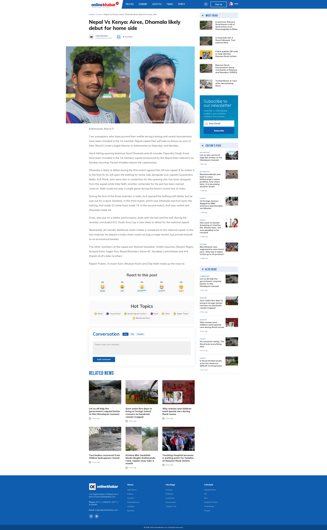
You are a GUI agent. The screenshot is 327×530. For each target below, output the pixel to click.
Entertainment (133, 502)
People (207, 510)
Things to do (171, 506)
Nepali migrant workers (137, 314)
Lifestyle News (210, 490)
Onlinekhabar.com (107, 497)
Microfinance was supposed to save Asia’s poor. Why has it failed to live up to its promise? (212, 250)
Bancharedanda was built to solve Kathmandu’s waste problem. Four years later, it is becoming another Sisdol (210, 180)
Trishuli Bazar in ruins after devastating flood (226, 83)
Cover (99, 14)
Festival (169, 490)
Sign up (218, 4)
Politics (130, 4)
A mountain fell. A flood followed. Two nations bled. (225, 40)
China (167, 314)
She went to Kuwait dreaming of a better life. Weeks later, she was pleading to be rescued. (210, 228)
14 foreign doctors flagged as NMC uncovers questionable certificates (211, 205)
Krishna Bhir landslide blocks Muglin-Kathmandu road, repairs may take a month (140, 459)
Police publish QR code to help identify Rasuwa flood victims (226, 53)
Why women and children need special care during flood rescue (176, 411)
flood (156, 314)
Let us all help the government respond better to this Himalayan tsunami (104, 411)
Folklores (169, 494)
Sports (181, 4)
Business (131, 510)
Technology (209, 506)
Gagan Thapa (182, 314)
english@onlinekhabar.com (106, 510)
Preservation (171, 502)
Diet (205, 498)
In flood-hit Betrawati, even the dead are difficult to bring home (211, 363)
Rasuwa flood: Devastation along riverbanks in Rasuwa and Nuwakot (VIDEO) (226, 69)
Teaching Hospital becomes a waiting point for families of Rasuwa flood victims (178, 458)
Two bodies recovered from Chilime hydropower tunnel (104, 456)
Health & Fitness (211, 502)
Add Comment (104, 359)
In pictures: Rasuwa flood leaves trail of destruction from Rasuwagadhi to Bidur (226, 26)
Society (130, 498)
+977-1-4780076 (102, 502)
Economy (143, 4)
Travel (170, 4)
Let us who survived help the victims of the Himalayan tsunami (211, 157)
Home (91, 14)
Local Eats (170, 498)
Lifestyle (157, 4)
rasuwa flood (115, 314)
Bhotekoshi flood (143, 318)
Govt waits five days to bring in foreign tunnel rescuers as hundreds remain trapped (139, 412)
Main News (132, 490)
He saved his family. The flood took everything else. (212, 344)
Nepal (100, 314)
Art (205, 494)
